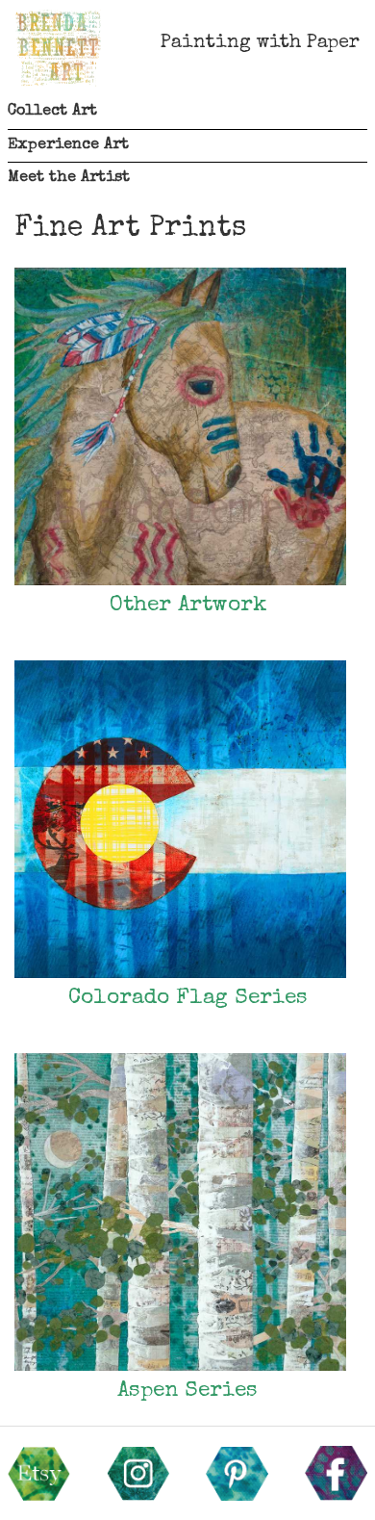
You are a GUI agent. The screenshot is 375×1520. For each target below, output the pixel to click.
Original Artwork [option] (33, 196)
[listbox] (187, 112)
